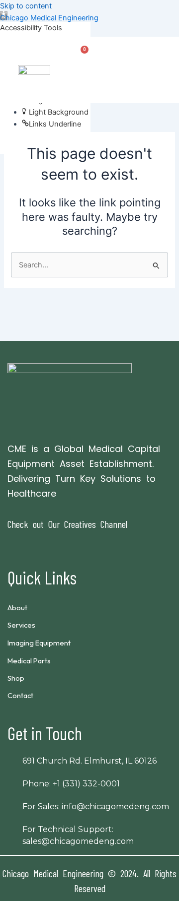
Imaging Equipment (39, 642)
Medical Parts (29, 660)
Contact (20, 695)
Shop (15, 678)
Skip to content (26, 5)
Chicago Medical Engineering (49, 17)
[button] (163, 75)
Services (21, 625)
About (17, 607)
